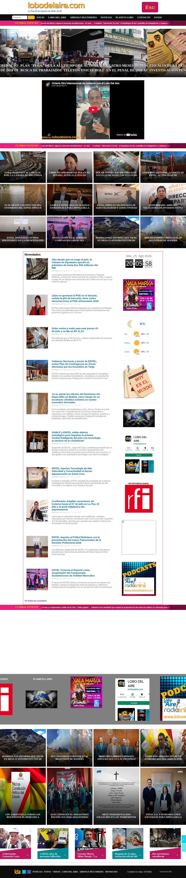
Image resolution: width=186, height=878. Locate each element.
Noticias (106, 17)
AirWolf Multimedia (91, 872)
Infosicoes (111, 872)
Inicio (40, 17)
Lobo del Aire (70, 872)
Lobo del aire (57, 17)
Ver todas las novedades (36, 601)
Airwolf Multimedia (83, 17)
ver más (126, 23)
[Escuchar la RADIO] (150, 7)
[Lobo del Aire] (85, 5)
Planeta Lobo (124, 17)
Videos (56, 872)
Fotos (158, 17)
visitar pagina (86, 607)
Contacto (143, 17)
